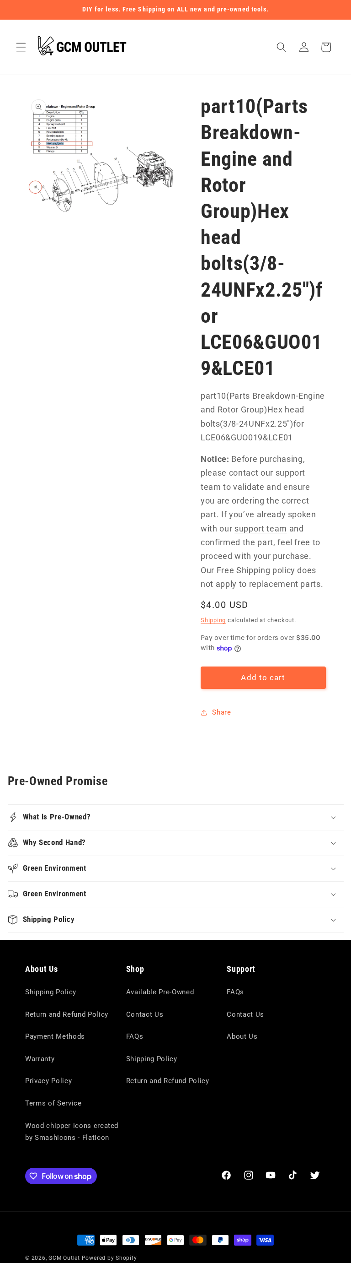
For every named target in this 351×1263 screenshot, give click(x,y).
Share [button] (221, 712)
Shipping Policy (50, 992)
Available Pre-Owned (160, 992)
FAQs (135, 1036)
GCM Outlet (64, 1258)
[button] (21, 47)
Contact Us (145, 1014)
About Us (242, 1036)
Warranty (39, 1059)
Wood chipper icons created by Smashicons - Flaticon (71, 1132)
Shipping (213, 620)
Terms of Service (53, 1103)
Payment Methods (55, 1036)
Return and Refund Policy (66, 1014)
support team (260, 528)
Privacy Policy (48, 1081)
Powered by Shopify (109, 1258)
